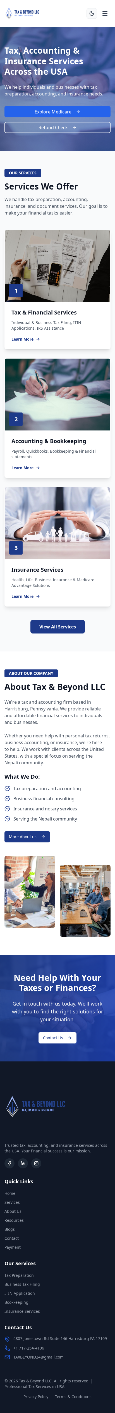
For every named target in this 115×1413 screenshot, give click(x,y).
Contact (11, 1238)
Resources (14, 1220)
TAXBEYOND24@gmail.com (38, 1357)
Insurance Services (22, 1311)
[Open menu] (105, 13)
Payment (12, 1247)
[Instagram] (36, 1163)
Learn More (22, 339)
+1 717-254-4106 (28, 1348)
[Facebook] (9, 1163)
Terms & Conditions (73, 1396)
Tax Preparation (19, 1275)
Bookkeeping (16, 1302)
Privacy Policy (35, 1396)
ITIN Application (19, 1293)
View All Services (57, 627)
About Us (12, 1211)
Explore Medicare (53, 112)
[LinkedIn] (23, 1163)
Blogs (9, 1229)
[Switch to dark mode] (92, 13)
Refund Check (53, 127)
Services (12, 1202)
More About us (23, 836)
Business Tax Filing (22, 1284)
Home (9, 1193)
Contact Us (53, 1037)
